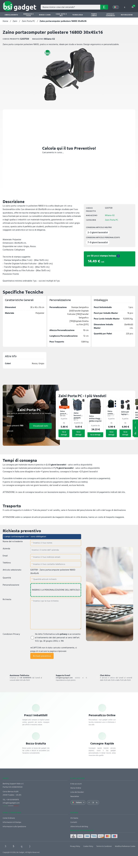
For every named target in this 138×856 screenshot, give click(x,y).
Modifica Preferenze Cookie (125, 846)
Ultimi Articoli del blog (79, 826)
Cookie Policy (88, 846)
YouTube (46, 846)
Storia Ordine (75, 787)
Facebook (5, 846)
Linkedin (13, 846)
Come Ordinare (9, 818)
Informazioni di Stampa (12, 822)
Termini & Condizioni (104, 846)
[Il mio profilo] (124, 7)
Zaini (15, 21)
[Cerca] (104, 7)
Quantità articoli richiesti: (45, 579)
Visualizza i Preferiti (135, 422)
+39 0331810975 (12, 799)
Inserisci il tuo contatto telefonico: (49, 564)
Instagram (29, 846)
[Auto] (93, 802)
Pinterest (21, 846)
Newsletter (74, 796)
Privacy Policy (75, 846)
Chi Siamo (74, 818)
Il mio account (76, 783)
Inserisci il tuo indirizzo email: (47, 557)
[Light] (89, 802)
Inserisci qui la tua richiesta (45, 601)
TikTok (37, 846)
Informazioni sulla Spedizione (14, 826)
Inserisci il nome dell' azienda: (45, 550)
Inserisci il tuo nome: (42, 543)
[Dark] (97, 802)
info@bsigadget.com (11, 802)
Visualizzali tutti (40, 426)
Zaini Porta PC (28, 21)
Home (5, 21)
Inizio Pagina (135, 433)
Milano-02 (110, 215)
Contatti (73, 822)
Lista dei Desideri (77, 792)
